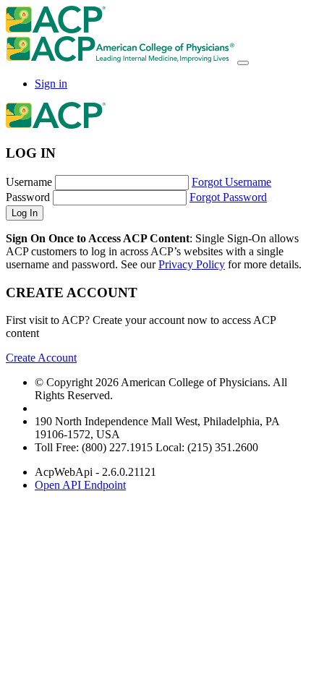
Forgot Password (228, 197)
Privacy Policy (191, 264)
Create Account (41, 357)
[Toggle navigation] (243, 63)
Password (28, 197)
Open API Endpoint (80, 485)
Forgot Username (231, 182)
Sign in (51, 83)
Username (29, 182)
